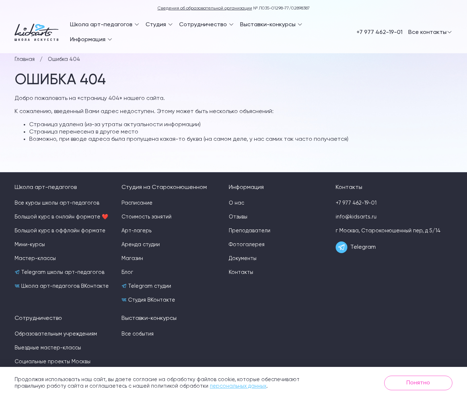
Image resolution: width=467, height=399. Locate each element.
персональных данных (238, 386)
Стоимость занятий (146, 217)
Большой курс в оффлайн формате (60, 230)
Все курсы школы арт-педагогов (57, 203)
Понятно (418, 383)
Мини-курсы (30, 244)
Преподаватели (249, 230)
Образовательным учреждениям (56, 334)
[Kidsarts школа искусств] (36, 32)
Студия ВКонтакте (151, 300)
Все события (137, 334)
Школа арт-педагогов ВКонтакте (64, 286)
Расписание (137, 203)
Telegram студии (149, 286)
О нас (236, 203)
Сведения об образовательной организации (205, 8)
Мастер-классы (35, 258)
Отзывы (238, 217)
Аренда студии (140, 244)
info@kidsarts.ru (356, 217)
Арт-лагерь (136, 230)
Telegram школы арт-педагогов (62, 272)
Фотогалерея (247, 244)
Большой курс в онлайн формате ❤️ (61, 217)
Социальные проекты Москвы (52, 361)
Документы (242, 258)
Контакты (241, 272)
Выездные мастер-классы (48, 347)
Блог (127, 272)
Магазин (132, 258)
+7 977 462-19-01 (379, 32)
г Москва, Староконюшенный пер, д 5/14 (388, 230)
